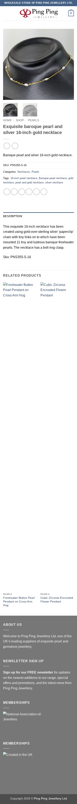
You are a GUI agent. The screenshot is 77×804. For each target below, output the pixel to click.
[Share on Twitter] (21, 191)
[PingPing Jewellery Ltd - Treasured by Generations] (38, 13)
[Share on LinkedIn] (43, 191)
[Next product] (6, 146)
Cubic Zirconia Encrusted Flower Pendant (56, 599)
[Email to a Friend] (29, 191)
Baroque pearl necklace (53, 178)
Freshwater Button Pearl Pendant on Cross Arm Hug (19, 601)
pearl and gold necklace (29, 182)
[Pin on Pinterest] (36, 191)
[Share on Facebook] (14, 191)
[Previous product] (15, 146)
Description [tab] (12, 216)
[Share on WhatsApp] (6, 191)
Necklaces (23, 171)
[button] (5, 13)
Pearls (33, 120)
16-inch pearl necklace (23, 178)
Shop (20, 120)
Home (7, 120)
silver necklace (54, 182)
